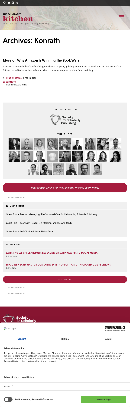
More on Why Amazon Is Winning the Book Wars (41, 60)
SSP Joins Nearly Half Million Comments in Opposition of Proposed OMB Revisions (58, 264)
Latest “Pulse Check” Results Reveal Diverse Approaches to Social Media (52, 252)
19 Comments (9, 82)
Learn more (91, 187)
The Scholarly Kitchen (18, 17)
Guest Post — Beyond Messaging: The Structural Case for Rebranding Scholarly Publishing (51, 214)
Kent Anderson (14, 78)
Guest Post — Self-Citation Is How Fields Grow (29, 231)
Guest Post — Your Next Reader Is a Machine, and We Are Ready (39, 223)
